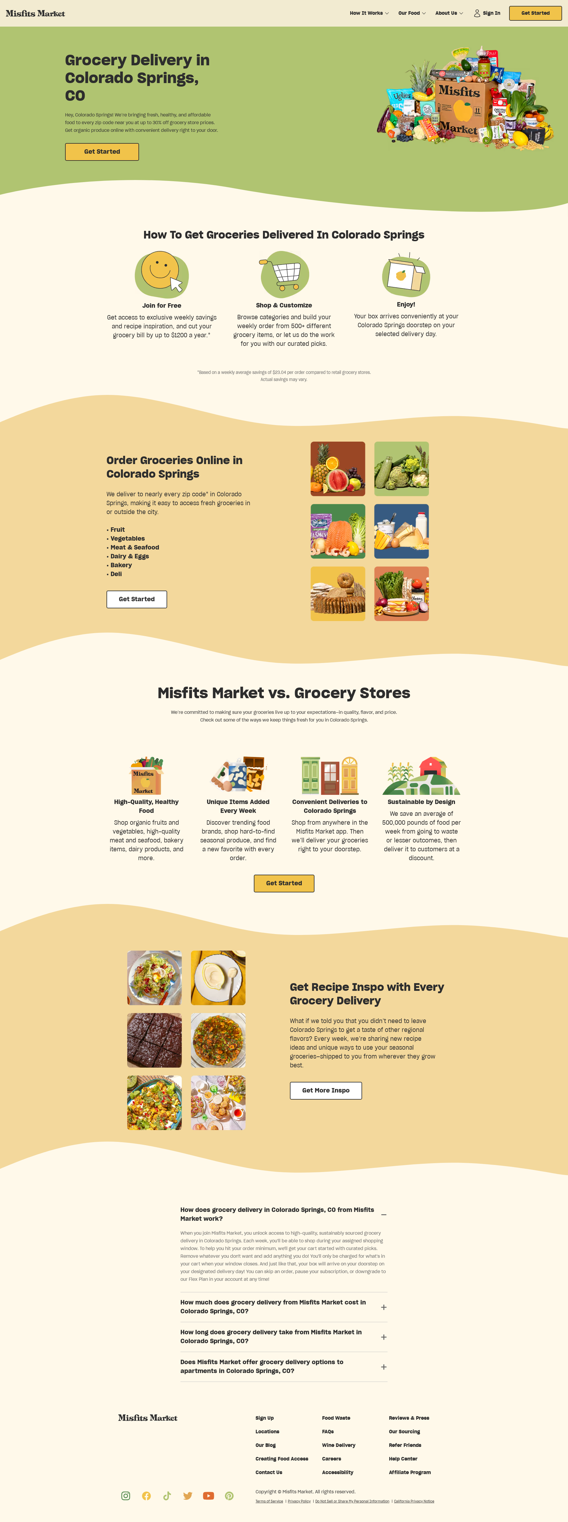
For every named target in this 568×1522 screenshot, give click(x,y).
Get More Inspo (326, 1091)
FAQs (328, 1431)
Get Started (536, 13)
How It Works (366, 13)
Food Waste (336, 1418)
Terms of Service (269, 1501)
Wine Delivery (339, 1445)
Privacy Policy (299, 1501)
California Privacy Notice (414, 1501)
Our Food (409, 13)
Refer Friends (405, 1445)
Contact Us (269, 1472)
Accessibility (338, 1472)
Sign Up (265, 1418)
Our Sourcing (404, 1431)
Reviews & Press (409, 1418)
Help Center (403, 1459)
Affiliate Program (410, 1472)
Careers (331, 1459)
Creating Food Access (282, 1459)
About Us (446, 13)
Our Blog (266, 1445)
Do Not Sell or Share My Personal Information (352, 1501)
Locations (267, 1431)
